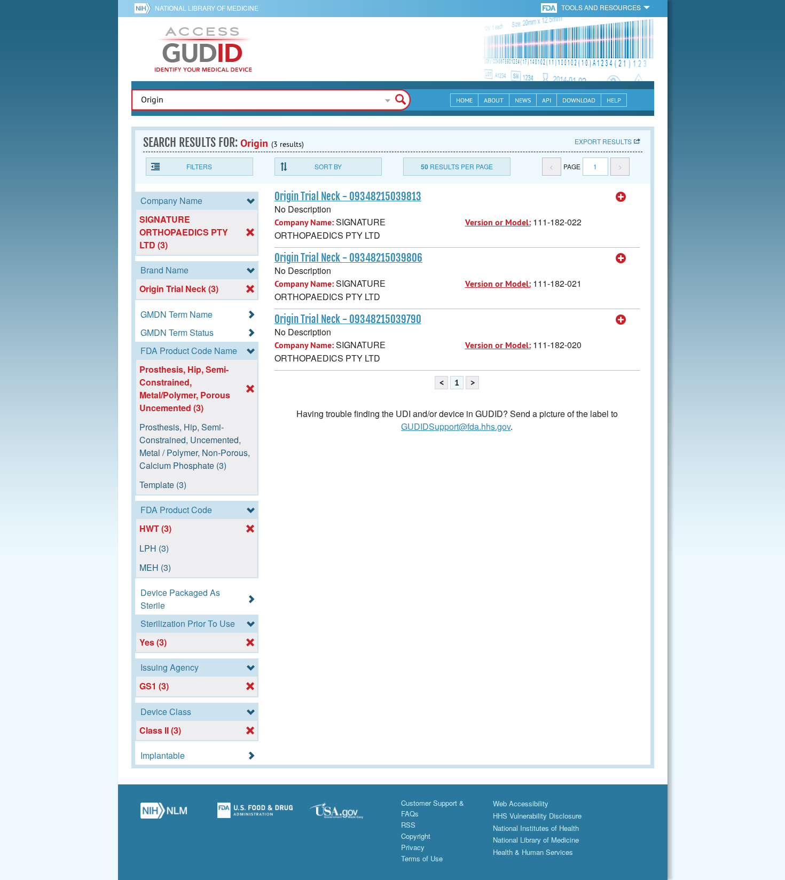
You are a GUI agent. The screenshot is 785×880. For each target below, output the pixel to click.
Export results (603, 141)
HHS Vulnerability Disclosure (537, 816)
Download (578, 100)
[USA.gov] (347, 814)
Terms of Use (422, 858)
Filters (199, 166)
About (494, 100)
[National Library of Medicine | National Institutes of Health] (164, 814)
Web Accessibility (520, 803)
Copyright (415, 836)
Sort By (328, 166)
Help (614, 100)
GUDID (203, 49)
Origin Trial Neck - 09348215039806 (348, 258)
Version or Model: (498, 222)
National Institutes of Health (536, 828)
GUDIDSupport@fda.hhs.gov (456, 426)
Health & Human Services (533, 852)
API (546, 100)
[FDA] (550, 7)
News (523, 100)
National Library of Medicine (206, 7)
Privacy (413, 847)
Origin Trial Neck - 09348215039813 (347, 196)
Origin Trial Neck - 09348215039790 (347, 319)
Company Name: (304, 222)
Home (464, 100)
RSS (408, 825)
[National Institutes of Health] (144, 8)
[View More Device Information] (621, 197)
